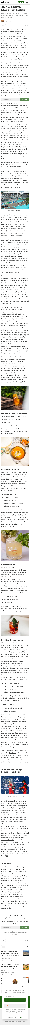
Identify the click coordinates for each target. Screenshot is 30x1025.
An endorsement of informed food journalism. (10, 969)
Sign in (26, 2)
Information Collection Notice (18, 932)
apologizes (23, 876)
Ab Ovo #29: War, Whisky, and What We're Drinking (10, 952)
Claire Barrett (18, 210)
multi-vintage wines (10, 878)
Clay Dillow (8, 20)
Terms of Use (23, 931)
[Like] (2, 25)
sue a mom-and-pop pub (17, 871)
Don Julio (4, 247)
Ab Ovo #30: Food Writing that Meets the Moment (10, 965)
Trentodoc (4, 815)
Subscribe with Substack (16, 1006)
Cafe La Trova (6, 348)
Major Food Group (18, 229)
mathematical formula (10, 867)
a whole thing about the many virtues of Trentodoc (12, 839)
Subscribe (20, 2)
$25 (7, 856)
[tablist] (5, 946)
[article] (15, 956)
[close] (25, 980)
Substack (7, 1021)
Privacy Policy (20, 1012)
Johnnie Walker (24, 258)
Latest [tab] (7, 947)
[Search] (27, 946)
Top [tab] (3, 947)
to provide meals (18, 899)
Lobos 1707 (12, 236)
